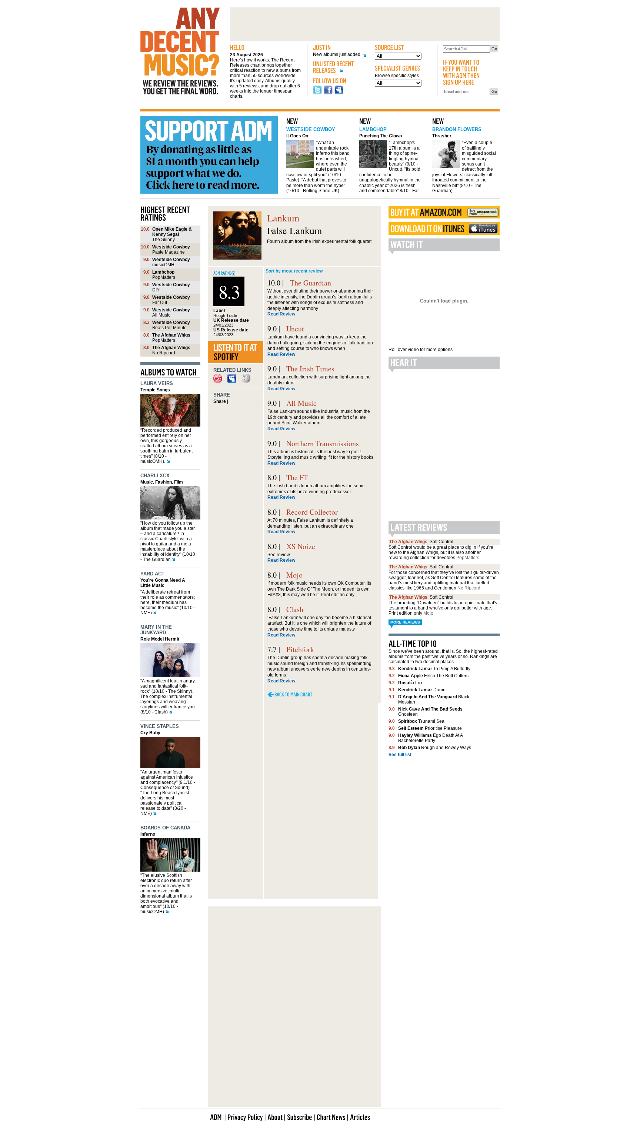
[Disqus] (294, 800)
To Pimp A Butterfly (434, 668)
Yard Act (152, 574)
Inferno (147, 834)
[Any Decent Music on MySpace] (338, 93)
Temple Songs (155, 389)
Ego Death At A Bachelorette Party (430, 738)
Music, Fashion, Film (161, 482)
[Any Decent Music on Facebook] (328, 93)
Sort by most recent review (294, 271)
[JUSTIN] (338, 47)
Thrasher (441, 135)
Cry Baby (150, 732)
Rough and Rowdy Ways (434, 747)
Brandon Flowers (456, 129)
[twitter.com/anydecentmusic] (317, 93)
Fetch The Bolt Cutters (433, 675)
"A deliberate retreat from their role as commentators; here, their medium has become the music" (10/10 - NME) (167, 602)
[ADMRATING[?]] (224, 272)
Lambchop (373, 129)
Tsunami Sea (421, 721)
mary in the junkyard (156, 629)
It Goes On (297, 135)
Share (219, 401)
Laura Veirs (156, 383)
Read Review (281, 314)
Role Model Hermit (159, 639)
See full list (400, 754)
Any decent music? (180, 51)
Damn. (422, 689)
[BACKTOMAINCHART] (290, 694)
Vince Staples (159, 726)
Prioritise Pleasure (430, 728)
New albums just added (336, 54)
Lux (410, 682)
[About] (275, 1117)
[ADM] (216, 1117)
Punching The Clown (380, 135)
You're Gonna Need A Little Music (162, 583)
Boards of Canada (165, 828)
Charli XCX (155, 475)
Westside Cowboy (310, 129)
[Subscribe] (299, 1117)
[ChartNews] (331, 1117)
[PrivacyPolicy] (245, 1117)
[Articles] (360, 1117)
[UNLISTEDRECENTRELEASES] (338, 68)
